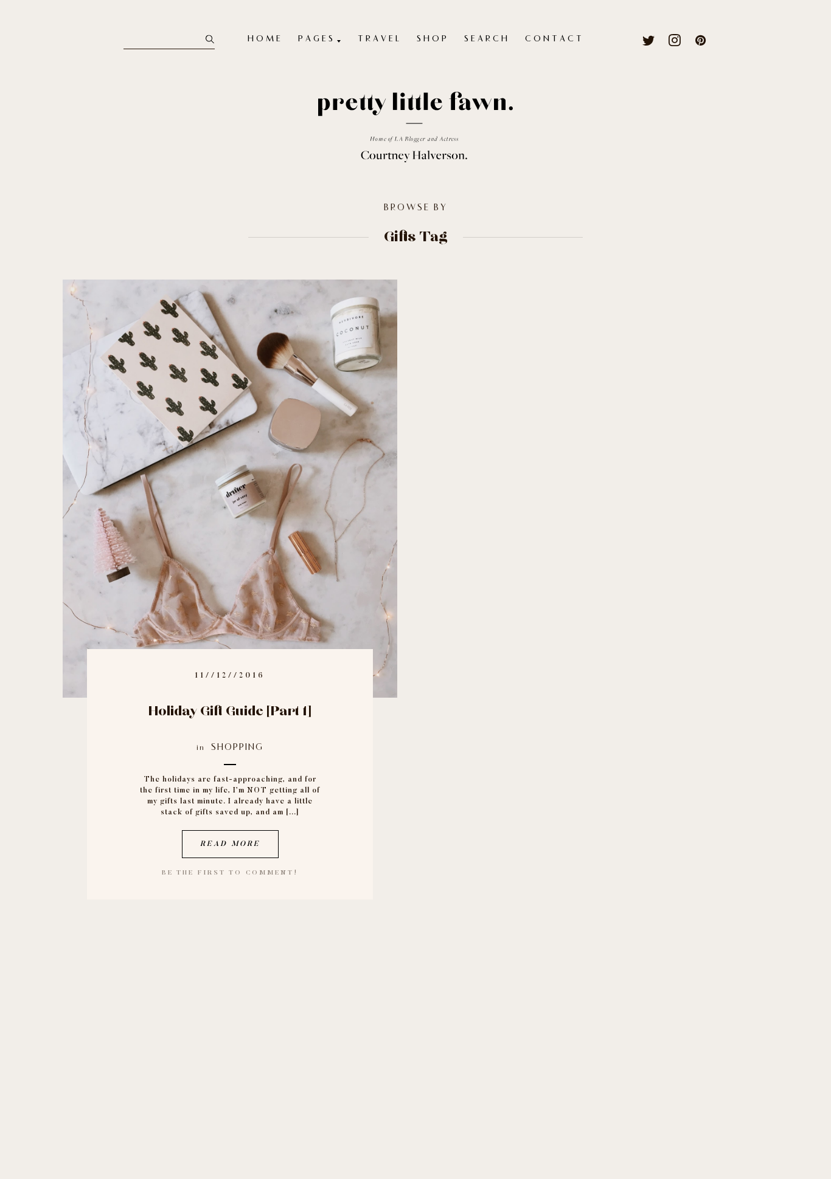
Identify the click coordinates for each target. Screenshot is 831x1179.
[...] (292, 812)
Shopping (237, 747)
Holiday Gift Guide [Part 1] (229, 711)
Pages (316, 39)
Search (487, 39)
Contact (554, 39)
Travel (380, 39)
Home (265, 39)
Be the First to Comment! (230, 873)
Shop (433, 39)
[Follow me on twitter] (648, 40)
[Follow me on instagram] (675, 40)
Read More (230, 844)
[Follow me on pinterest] (701, 40)
